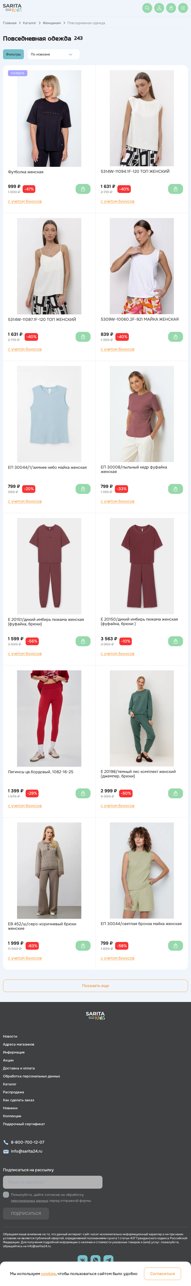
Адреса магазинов (18, 1044)
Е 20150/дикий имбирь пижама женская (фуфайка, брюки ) (139, 621)
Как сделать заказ (18, 1100)
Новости (10, 1036)
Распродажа (13, 1092)
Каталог (29, 23)
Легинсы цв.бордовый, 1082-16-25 (40, 772)
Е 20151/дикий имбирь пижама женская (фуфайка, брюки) (46, 622)
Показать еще (95, 985)
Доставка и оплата (19, 1068)
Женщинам (52, 23)
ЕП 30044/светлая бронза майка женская (141, 924)
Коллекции (12, 1116)
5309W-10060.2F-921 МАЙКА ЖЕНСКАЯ (140, 319)
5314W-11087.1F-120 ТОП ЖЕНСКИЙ (42, 319)
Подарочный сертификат (24, 1124)
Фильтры (13, 54)
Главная (9, 23)
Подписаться (26, 1213)
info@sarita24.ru (26, 1151)
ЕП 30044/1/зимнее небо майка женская (47, 467)
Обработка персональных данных (31, 1076)
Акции (8, 1060)
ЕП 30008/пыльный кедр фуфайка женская (134, 469)
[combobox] (32, 54)
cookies (48, 1273)
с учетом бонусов (25, 201)
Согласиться (162, 1273)
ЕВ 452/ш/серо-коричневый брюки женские (42, 926)
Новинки (10, 1108)
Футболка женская (26, 172)
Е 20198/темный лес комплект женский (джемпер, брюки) (138, 774)
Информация (14, 1052)
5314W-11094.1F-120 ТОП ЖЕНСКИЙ (135, 171)
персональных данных (29, 1200)
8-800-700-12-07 (27, 1142)
